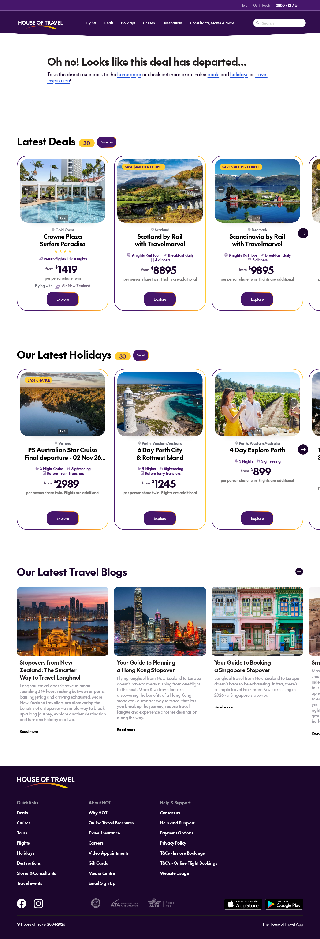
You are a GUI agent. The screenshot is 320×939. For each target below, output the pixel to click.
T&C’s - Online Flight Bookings (188, 863)
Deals (108, 22)
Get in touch (261, 5)
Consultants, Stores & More (212, 22)
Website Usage (174, 873)
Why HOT (98, 813)
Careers (96, 843)
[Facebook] (21, 902)
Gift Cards (98, 863)
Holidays (128, 22)
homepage (129, 74)
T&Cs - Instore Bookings (182, 853)
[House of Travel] (40, 23)
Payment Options (176, 833)
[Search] (257, 23)
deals (213, 74)
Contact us (170, 813)
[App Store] (243, 904)
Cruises (149, 22)
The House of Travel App (282, 924)
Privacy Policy (173, 843)
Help (244, 5)
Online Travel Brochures (111, 823)
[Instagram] (38, 902)
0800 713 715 (287, 5)
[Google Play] (284, 904)
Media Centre (102, 873)
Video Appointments (109, 853)
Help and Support (177, 823)
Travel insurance (104, 833)
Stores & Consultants (36, 873)
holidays (239, 74)
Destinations (172, 22)
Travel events (29, 883)
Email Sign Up (102, 883)
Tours (22, 833)
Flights (91, 22)
